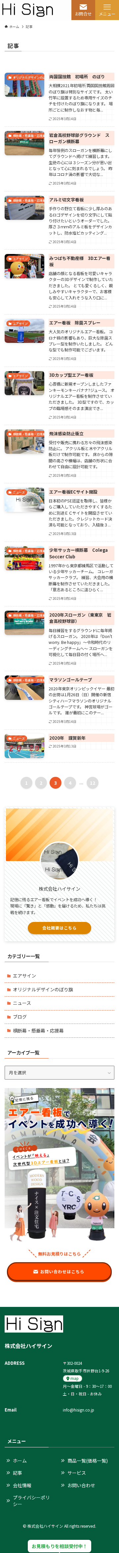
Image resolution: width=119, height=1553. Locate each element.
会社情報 (22, 1485)
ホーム (20, 1460)
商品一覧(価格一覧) (87, 1460)
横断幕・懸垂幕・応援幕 (38, 1030)
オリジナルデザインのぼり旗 (43, 989)
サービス (76, 1472)
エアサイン (24, 975)
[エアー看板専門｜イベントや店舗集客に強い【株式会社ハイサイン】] (27, 10)
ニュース (22, 1003)
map (74, 1378)
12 (92, 782)
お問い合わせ (81, 1485)
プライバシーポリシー (31, 1500)
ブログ (20, 1016)
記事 (17, 1472)
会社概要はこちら (59, 928)
